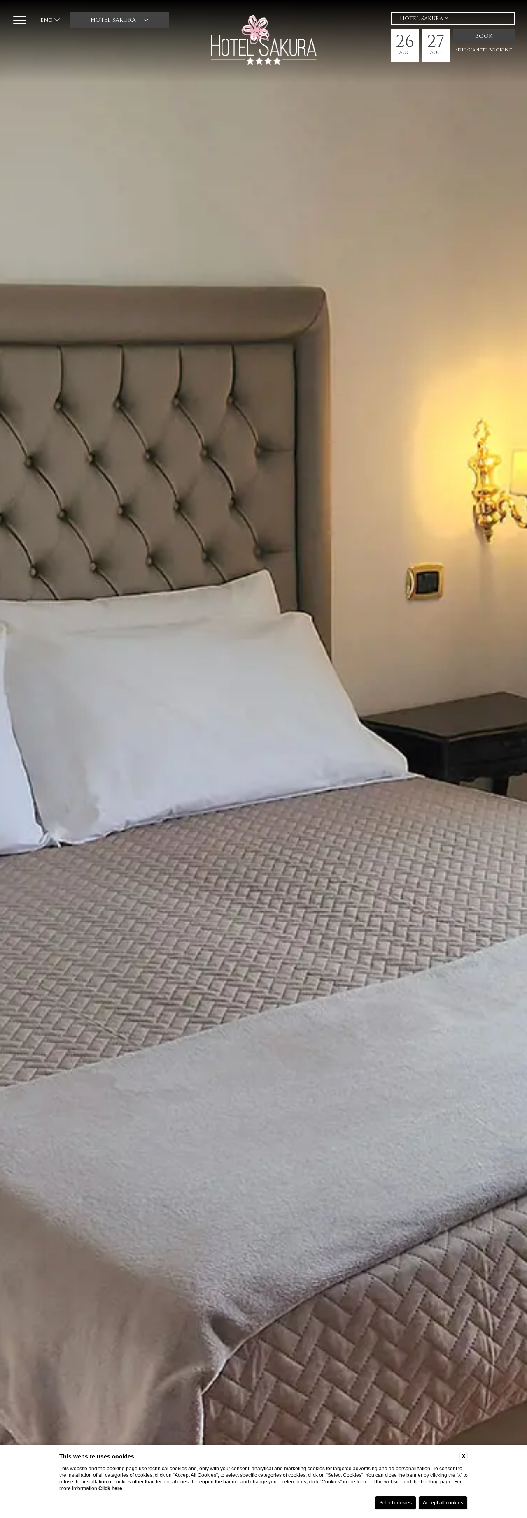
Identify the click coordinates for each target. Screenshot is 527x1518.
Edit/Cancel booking (484, 49)
